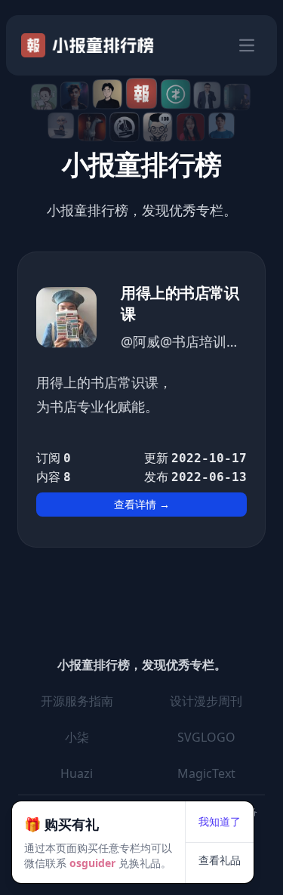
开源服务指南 (77, 701)
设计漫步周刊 (206, 701)
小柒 (77, 737)
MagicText (206, 773)
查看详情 (142, 504)
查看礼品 (219, 860)
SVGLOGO (206, 737)
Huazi (76, 773)
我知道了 (219, 821)
